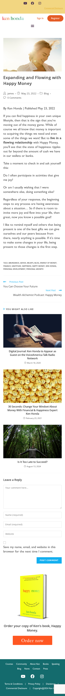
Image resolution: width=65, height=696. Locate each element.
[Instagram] (39, 3)
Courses (9, 664)
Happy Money (38, 266)
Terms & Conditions (15, 684)
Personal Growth (34, 269)
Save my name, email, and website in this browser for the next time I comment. (29, 549)
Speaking (55, 664)
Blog (46, 93)
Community (21, 664)
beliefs (30, 263)
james (10, 93)
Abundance (14, 263)
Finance (7, 266)
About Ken (35, 664)
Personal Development (14, 269)
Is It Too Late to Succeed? (32, 462)
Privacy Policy (35, 684)
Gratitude (16, 266)
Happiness (26, 266)
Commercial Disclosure (53, 8)
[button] (40, 18)
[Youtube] (25, 3)
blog (36, 263)
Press (45, 668)
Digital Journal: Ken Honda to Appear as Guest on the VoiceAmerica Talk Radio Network (32, 355)
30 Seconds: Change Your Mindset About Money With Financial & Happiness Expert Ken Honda (32, 410)
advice (23, 263)
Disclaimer (50, 684)
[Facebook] (32, 3)
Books (46, 664)
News (27, 668)
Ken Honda (51, 266)
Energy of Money (48, 263)
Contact (36, 668)
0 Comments (14, 97)
